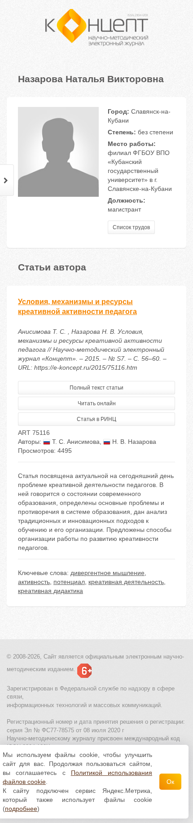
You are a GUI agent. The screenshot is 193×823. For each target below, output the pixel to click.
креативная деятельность (126, 581)
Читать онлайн (97, 403)
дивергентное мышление (107, 572)
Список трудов (131, 227)
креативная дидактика (50, 590)
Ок (170, 781)
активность (34, 581)
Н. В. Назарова (133, 441)
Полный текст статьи (96, 388)
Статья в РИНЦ (96, 419)
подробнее (21, 808)
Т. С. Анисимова (75, 441)
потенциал (69, 581)
